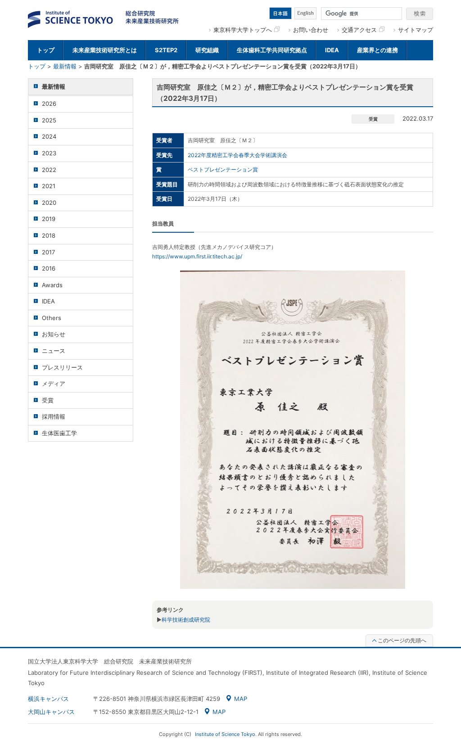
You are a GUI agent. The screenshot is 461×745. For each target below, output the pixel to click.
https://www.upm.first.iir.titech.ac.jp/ (197, 256)
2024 (49, 136)
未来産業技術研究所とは (104, 50)
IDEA (332, 50)
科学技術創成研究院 (186, 619)
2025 (49, 120)
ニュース (53, 350)
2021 (48, 186)
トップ (45, 50)
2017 (48, 252)
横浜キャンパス (48, 698)
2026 (49, 103)
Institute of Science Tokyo (225, 734)
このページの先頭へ (402, 640)
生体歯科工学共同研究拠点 (272, 50)
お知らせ (53, 334)
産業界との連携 (377, 50)
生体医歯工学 (59, 433)
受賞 (48, 400)
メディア (53, 383)
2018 (48, 235)
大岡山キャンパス (51, 711)
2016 (48, 268)
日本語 (280, 13)
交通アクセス (359, 29)
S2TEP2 (166, 50)
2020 (49, 202)
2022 (49, 169)
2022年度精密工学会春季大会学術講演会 (237, 155)
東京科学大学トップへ (242, 29)
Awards (52, 285)
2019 (48, 218)
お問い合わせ (310, 29)
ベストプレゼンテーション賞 (223, 169)
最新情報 (65, 66)
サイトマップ (415, 29)
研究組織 (207, 50)
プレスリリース (62, 367)
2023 (49, 153)
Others (51, 317)
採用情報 (53, 416)
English (305, 13)
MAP (240, 698)
